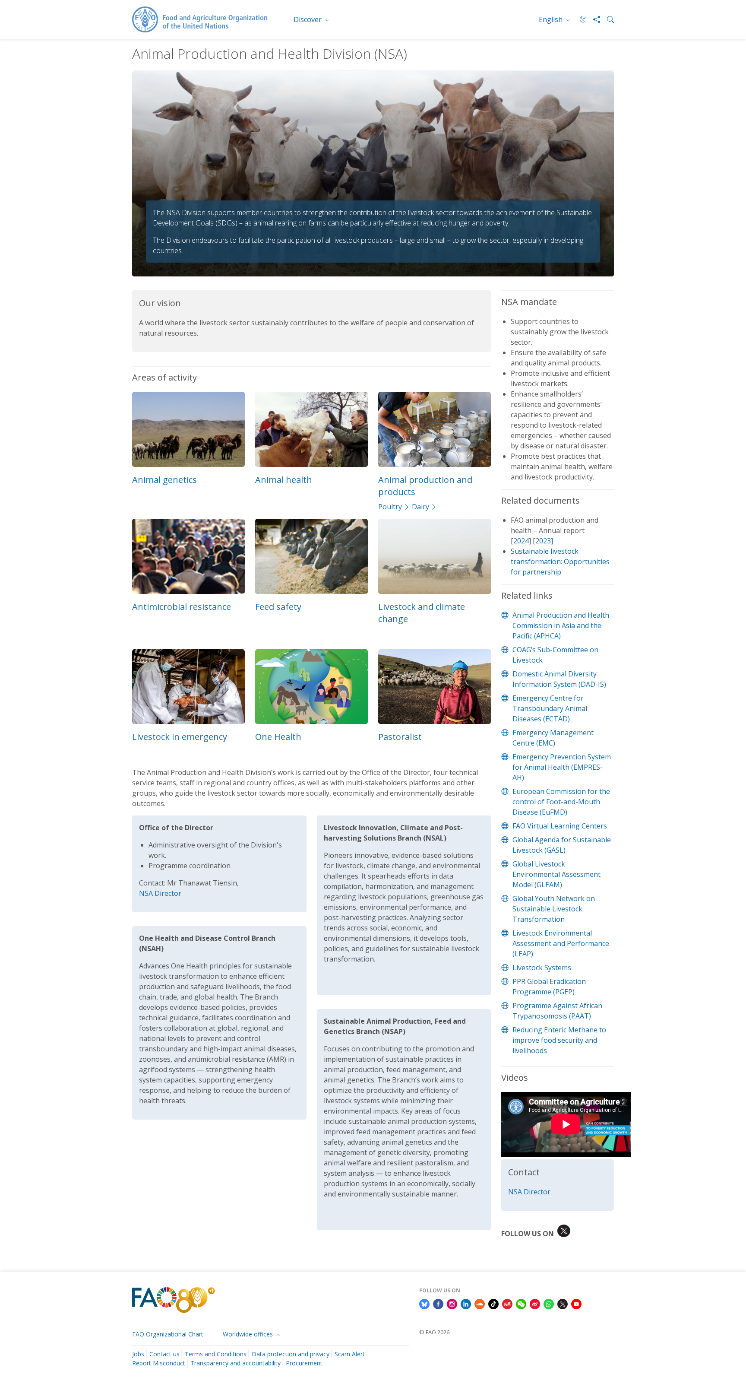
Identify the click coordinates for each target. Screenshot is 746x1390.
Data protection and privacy (290, 1354)
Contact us (164, 1354)
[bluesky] (424, 1303)
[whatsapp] (549, 1303)
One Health (278, 737)
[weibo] (535, 1303)
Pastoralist (400, 737)
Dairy (420, 506)
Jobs (138, 1354)
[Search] (607, 19)
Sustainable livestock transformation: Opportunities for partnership (560, 561)
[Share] (593, 19)
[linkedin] (466, 1303)
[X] (562, 1303)
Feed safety (278, 606)
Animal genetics (164, 480)
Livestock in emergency (179, 737)
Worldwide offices (249, 1334)
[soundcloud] (479, 1303)
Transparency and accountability (235, 1363)
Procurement (304, 1363)
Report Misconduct (158, 1363)
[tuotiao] (507, 1303)
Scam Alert (350, 1354)
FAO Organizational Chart (167, 1334)
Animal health (283, 480)
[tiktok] (493, 1303)
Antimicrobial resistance (181, 606)
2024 (521, 541)
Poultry (390, 506)
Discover (308, 19)
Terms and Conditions (216, 1354)
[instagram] (452, 1303)
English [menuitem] (551, 19)
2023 (543, 541)
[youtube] (576, 1303)
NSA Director (160, 893)
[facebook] (438, 1303)
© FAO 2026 (434, 1332)
